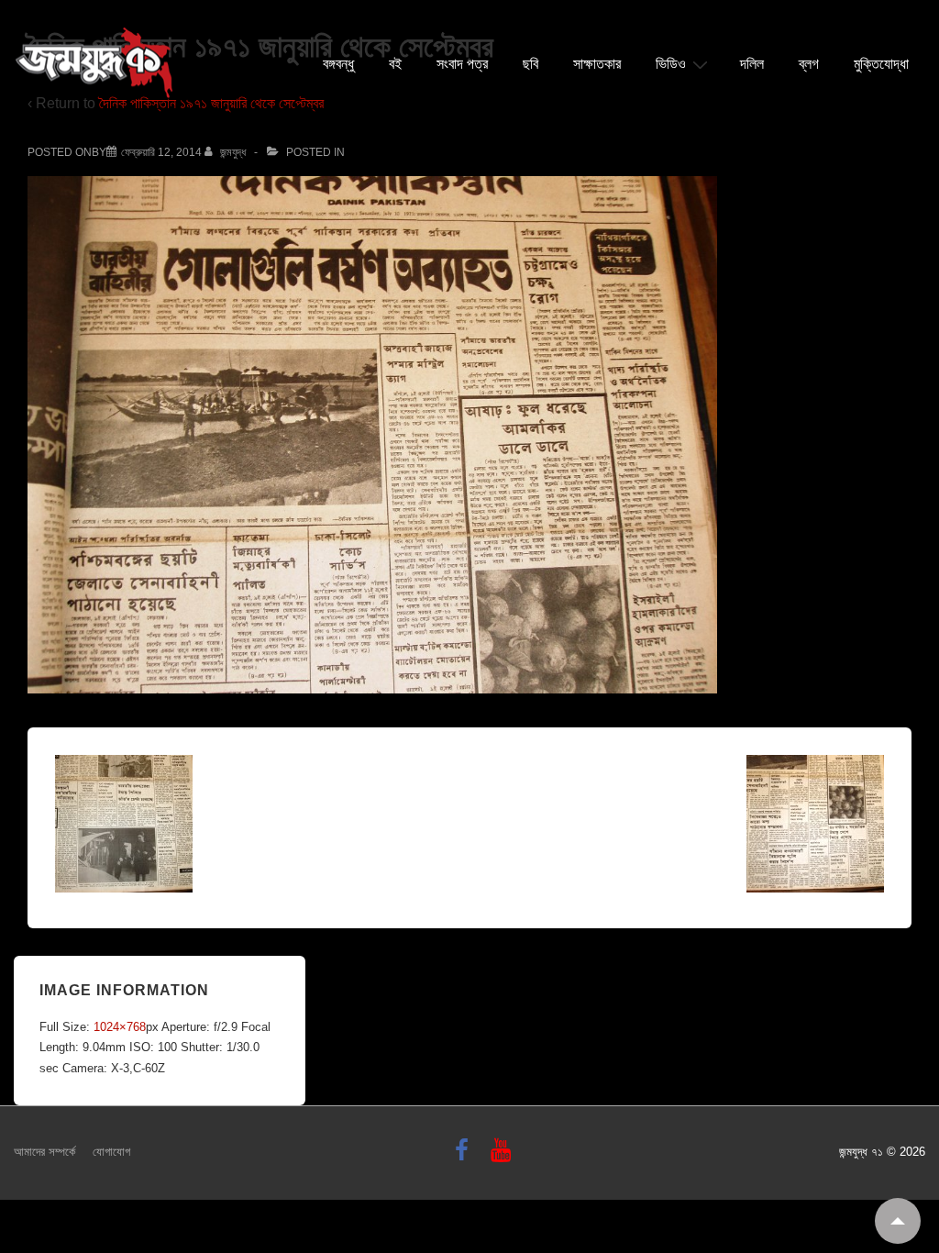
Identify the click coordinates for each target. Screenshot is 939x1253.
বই (395, 64)
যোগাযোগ (111, 1152)
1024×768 (120, 1027)
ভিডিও (671, 64)
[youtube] (503, 1156)
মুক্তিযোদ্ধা (881, 64)
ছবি (530, 64)
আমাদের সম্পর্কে (44, 1152)
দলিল (752, 64)
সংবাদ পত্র (462, 64)
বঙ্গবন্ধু (338, 64)
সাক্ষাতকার (597, 64)
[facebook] (466, 1156)
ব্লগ (809, 64)
